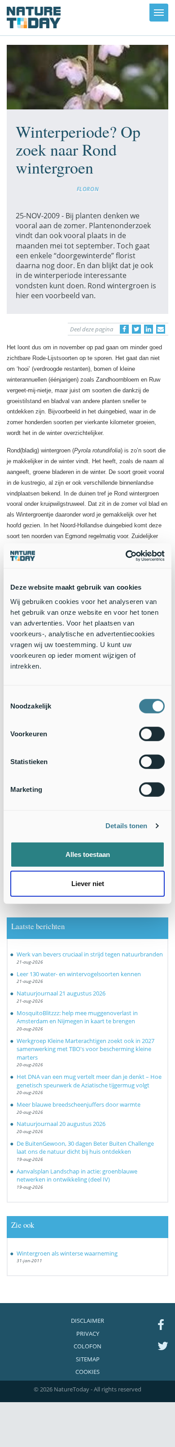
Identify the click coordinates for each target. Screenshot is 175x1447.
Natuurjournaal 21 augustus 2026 (61, 993)
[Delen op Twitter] (136, 329)
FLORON (88, 188)
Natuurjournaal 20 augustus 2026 (61, 1124)
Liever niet (87, 883)
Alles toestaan (88, 854)
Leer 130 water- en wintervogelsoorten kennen (79, 974)
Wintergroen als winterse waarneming (67, 1253)
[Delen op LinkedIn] (148, 329)
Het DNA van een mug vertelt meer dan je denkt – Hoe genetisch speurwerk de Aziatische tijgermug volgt (89, 1081)
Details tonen (126, 826)
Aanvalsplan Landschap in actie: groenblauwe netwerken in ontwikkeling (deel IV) (77, 1175)
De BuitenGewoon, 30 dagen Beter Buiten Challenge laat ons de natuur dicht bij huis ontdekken (85, 1147)
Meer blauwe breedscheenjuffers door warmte (78, 1104)
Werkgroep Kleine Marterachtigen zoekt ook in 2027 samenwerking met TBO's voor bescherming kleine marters (85, 1049)
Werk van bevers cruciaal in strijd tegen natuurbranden (90, 954)
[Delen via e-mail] (160, 329)
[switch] (152, 733)
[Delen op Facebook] (124, 329)
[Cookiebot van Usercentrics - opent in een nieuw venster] (126, 555)
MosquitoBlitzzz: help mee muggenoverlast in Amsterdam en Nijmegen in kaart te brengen (77, 1017)
